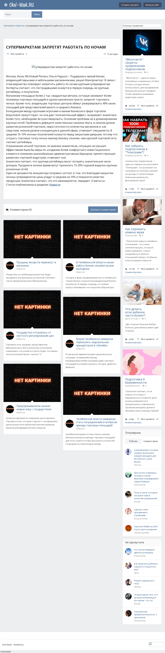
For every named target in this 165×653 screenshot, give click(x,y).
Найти (37, 14)
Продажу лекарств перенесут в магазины (36, 264)
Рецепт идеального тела (144, 582)
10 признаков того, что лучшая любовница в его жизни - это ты (146, 597)
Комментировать (133, 109)
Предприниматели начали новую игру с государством (33, 407)
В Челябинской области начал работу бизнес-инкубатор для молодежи (95, 265)
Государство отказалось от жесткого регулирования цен (35, 334)
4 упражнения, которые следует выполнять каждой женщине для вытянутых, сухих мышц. (146, 456)
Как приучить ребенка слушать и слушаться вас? (146, 566)
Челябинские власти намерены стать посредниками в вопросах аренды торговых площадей (96, 422)
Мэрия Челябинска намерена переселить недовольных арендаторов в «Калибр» (94, 342)
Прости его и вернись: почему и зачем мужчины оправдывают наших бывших (146, 477)
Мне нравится (19, 54)
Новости (54, 184)
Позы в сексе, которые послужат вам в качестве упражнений (145, 495)
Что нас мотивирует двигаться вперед (144, 551)
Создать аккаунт (130, 4)
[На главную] (20, 5)
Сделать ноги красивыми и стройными (141, 512)
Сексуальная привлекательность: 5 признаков (145, 614)
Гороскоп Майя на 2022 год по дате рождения (146, 528)
